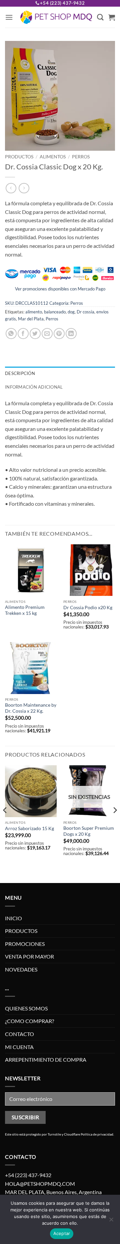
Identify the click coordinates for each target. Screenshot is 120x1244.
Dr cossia (85, 311)
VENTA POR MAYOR (29, 956)
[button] (9, 17)
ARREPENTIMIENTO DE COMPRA (45, 1059)
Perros (81, 156)
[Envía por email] (47, 333)
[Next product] (11, 188)
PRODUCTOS (19, 156)
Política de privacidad (97, 1134)
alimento (33, 311)
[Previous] (5, 823)
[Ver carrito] (111, 17)
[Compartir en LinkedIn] (71, 333)
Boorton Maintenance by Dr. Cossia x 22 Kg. (30, 708)
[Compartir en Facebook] (23, 333)
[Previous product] (24, 188)
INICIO (13, 918)
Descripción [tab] (20, 373)
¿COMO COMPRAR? (29, 1021)
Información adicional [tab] (34, 387)
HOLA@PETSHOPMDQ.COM (40, 1183)
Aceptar (61, 1233)
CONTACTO (19, 1034)
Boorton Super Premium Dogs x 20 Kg (88, 831)
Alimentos (53, 156)
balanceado (55, 311)
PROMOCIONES (25, 944)
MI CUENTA (19, 1047)
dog (71, 311)
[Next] (115, 823)
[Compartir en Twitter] (35, 333)
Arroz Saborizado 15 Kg (29, 828)
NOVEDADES (21, 969)
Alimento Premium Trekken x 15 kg (25, 610)
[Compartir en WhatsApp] (11, 333)
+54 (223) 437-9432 (62, 3)
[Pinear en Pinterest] (59, 333)
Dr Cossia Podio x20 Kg (87, 607)
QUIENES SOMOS (26, 1008)
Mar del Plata (31, 318)
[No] (111, 1221)
